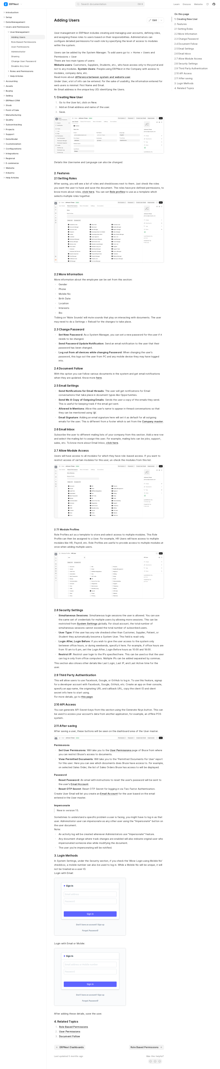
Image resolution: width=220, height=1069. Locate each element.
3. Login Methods (183, 83)
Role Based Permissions (73, 1026)
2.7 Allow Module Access (188, 58)
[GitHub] (214, 4)
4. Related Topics (184, 88)
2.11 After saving (183, 78)
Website (198, 4)
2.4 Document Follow (185, 43)
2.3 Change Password (186, 38)
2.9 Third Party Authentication (191, 68)
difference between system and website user (102, 77)
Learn (177, 4)
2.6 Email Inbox (182, 53)
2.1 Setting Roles (183, 28)
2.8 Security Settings (186, 63)
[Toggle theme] (207, 4)
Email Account (79, 784)
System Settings (87, 623)
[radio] (150, 1061)
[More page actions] (161, 20)
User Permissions (120, 750)
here (99, 377)
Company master (152, 421)
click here (88, 191)
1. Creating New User (186, 19)
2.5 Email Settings (184, 48)
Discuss (187, 4)
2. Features (180, 24)
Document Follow (69, 1036)
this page (87, 696)
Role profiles (117, 191)
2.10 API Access (183, 73)
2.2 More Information (185, 33)
